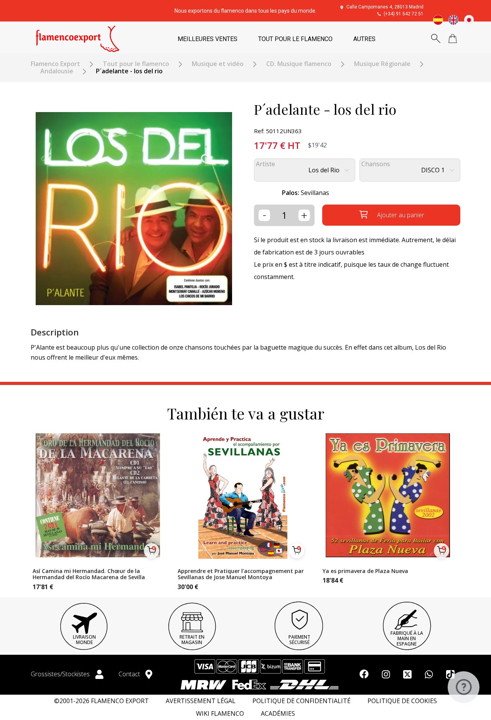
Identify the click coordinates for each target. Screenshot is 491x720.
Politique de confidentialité (301, 701)
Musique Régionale (382, 64)
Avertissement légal (201, 701)
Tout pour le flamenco (136, 64)
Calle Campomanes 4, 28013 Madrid (384, 7)
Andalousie (56, 71)
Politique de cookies (402, 701)
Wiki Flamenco (220, 713)
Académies (278, 713)
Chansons (375, 164)
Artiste (265, 164)
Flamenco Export (55, 64)
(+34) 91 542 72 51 (403, 14)
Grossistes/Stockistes (61, 674)
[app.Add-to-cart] (151, 550)
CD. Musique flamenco (298, 64)
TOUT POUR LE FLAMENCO (295, 39)
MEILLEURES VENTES (207, 39)
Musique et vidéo (218, 64)
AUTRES (364, 39)
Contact (130, 674)
